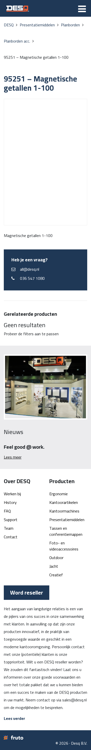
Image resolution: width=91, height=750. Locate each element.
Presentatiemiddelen (66, 519)
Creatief (56, 575)
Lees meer (12, 457)
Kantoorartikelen (63, 502)
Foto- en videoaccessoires (63, 546)
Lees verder (14, 718)
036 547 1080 (32, 278)
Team (8, 528)
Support (10, 519)
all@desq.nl (29, 269)
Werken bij (12, 494)
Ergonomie (58, 494)
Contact (10, 537)
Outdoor (56, 557)
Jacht (53, 566)
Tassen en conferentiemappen (65, 531)
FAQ (7, 511)
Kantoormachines (64, 511)
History (10, 502)
